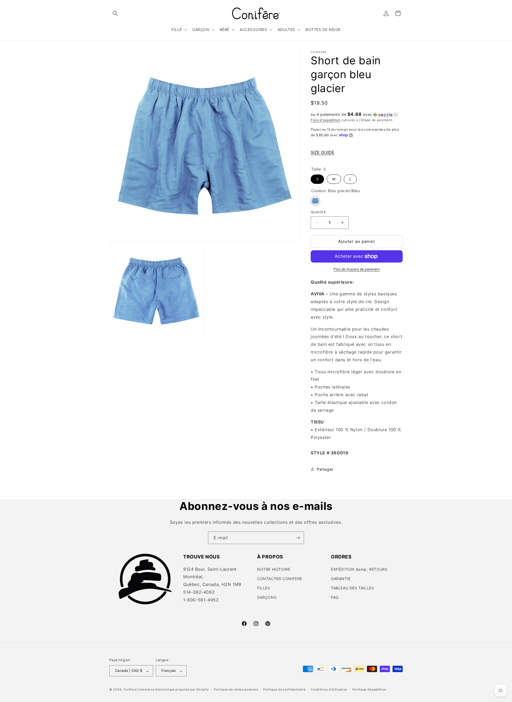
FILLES (263, 588)
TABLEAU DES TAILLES (352, 588)
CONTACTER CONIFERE (279, 578)
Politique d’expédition (369, 690)
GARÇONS (267, 597)
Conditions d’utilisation (329, 690)
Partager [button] (325, 469)
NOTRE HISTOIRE (273, 569)
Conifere (130, 690)
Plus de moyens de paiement (357, 269)
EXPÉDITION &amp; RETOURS (359, 569)
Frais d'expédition (325, 120)
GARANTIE (341, 578)
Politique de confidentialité (284, 690)
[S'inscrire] (298, 538)
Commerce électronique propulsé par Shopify (173, 690)
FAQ (335, 597)
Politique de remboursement (236, 690)
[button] (115, 13)
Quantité (318, 212)
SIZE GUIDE (322, 152)
